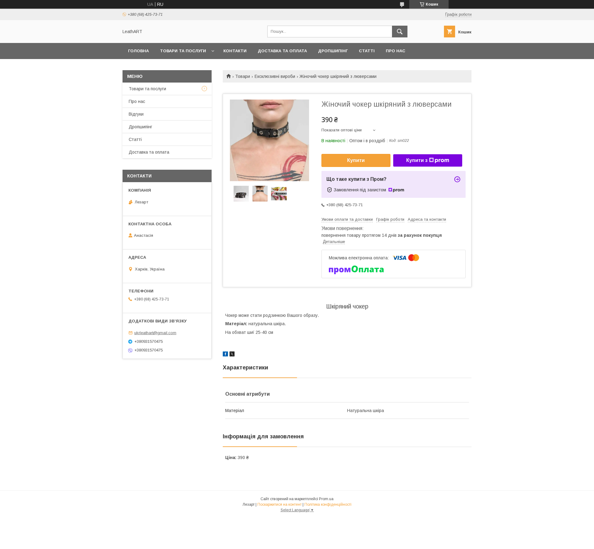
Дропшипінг (333, 51)
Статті (367, 51)
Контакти (235, 51)
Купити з (417, 160)
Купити (356, 160)
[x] (232, 354)
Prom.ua (326, 499)
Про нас (395, 51)
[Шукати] (399, 31)
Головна (138, 51)
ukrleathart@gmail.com (155, 332)
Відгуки (136, 114)
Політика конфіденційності (327, 504)
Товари (242, 76)
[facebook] (225, 354)
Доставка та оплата (282, 51)
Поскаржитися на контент (279, 504)
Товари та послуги (183, 51)
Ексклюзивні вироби (275, 76)
